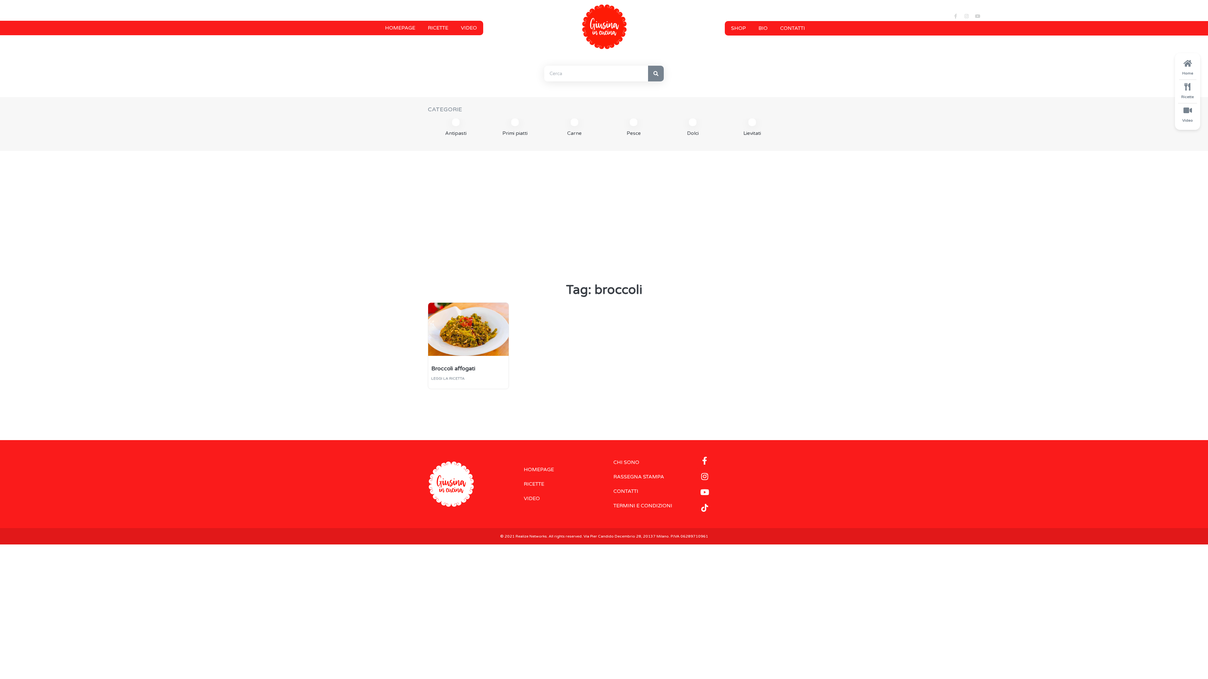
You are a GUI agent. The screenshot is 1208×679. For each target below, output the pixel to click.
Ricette (438, 28)
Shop (738, 28)
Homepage (400, 28)
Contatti (792, 28)
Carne (574, 133)
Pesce (634, 133)
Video (469, 28)
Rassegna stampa (638, 477)
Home (1187, 73)
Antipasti (456, 133)
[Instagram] (966, 16)
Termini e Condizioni (642, 506)
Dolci (693, 133)
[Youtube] (977, 16)
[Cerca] (656, 73)
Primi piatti (515, 133)
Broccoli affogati (453, 368)
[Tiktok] (705, 508)
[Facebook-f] (955, 16)
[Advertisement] (604, 204)
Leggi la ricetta (448, 378)
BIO (763, 28)
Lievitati (752, 133)
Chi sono (626, 462)
